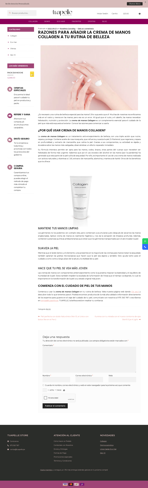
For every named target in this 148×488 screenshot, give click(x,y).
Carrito (115, 14)
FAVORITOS (76, 21)
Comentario (48, 345)
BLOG (104, 21)
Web (111, 376)
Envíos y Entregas (60, 449)
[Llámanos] (145, 247)
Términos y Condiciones (63, 461)
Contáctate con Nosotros (63, 445)
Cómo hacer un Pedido (62, 441)
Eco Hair (13, 42)
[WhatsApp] (145, 241)
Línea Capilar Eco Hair (108, 449)
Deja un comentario (86, 29)
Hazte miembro (46, 470)
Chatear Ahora (134, 3)
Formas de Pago (60, 453)
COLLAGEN (32, 21)
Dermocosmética (106, 445)
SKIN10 (47, 21)
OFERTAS (91, 21)
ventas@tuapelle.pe (17, 449)
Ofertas (13, 49)
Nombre (47, 376)
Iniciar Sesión (102, 14)
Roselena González (67, 29)
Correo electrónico (84, 376)
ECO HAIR (61, 21)
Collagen (13, 36)
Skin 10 (13, 55)
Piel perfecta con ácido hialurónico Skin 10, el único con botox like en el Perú (63, 317)
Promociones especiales (63, 457)
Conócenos (14, 441)
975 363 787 (14, 445)
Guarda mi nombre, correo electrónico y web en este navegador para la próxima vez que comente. (88, 385)
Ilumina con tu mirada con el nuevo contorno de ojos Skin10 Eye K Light (118, 317)
